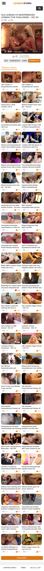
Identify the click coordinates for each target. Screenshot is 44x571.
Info (6, 60)
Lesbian (22, 3)
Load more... (22, 558)
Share (24, 60)
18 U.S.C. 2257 (35, 568)
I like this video (13, 56)
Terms (23, 568)
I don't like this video (16, 56)
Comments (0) (34, 60)
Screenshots (15, 60)
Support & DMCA (9, 568)
